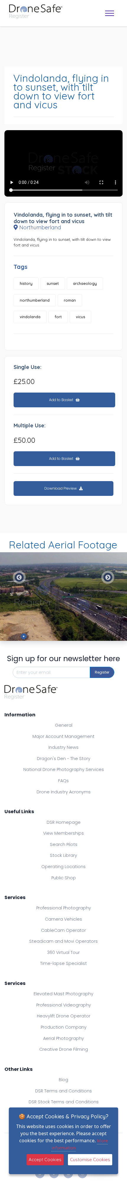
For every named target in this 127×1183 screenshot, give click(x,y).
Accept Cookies (45, 1159)
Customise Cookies (90, 1159)
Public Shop (63, 878)
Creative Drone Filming (63, 1049)
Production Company (64, 1027)
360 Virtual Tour (63, 952)
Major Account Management (63, 736)
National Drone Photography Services (63, 769)
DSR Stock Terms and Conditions (64, 1102)
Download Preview (61, 488)
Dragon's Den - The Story (63, 759)
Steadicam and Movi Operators (63, 941)
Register (102, 672)
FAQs (63, 781)
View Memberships (63, 833)
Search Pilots (63, 844)
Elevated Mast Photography (63, 994)
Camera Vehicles (63, 919)
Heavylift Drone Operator (63, 1016)
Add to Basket (61, 399)
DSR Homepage (64, 822)
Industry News (63, 747)
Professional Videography (63, 1005)
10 (103, 636)
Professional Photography (63, 908)
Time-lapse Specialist (63, 963)
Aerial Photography (63, 1038)
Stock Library (63, 855)
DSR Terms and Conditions (63, 1091)
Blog (63, 1080)
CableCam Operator (63, 930)
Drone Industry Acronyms (64, 792)
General (63, 725)
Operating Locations (63, 867)
